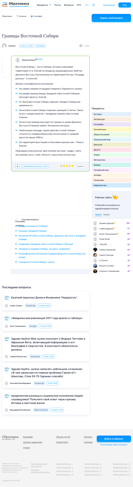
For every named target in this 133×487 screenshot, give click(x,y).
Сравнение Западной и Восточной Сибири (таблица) (46, 244)
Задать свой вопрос (111, 18)
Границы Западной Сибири (32, 231)
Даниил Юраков (106, 223)
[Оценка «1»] (61, 166)
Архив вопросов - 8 (93, 474)
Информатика (100, 185)
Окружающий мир (102, 139)
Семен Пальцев (106, 255)
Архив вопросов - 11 (121, 471)
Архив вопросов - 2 (64, 467)
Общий (106, 214)
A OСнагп (103, 260)
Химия (97, 155)
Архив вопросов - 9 (121, 464)
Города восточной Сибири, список (37, 262)
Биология (98, 144)
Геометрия (99, 180)
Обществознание (41, 410)
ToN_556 (103, 244)
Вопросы (69, 5)
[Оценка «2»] (64, 166)
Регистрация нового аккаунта (114, 445)
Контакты (88, 437)
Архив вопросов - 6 (93, 467)
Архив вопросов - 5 (93, 464)
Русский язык (100, 129)
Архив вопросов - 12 (122, 474)
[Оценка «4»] (70, 166)
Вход (125, 5)
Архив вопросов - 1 (64, 464)
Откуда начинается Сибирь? (33, 226)
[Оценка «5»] (72, 166)
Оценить (80, 166)
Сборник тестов (63, 437)
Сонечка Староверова (109, 271)
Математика (99, 160)
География (40, 46)
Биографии (28, 437)
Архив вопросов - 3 (64, 471)
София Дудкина (106, 228)
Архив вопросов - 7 (93, 471)
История (33, 326)
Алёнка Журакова (107, 250)
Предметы (42, 5)
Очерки (26, 448)
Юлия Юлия (104, 239)
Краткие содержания (32, 442)
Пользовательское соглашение (39, 465)
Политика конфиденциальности (40, 471)
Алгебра (97, 175)
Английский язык (101, 170)
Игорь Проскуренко (108, 234)
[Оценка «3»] (67, 166)
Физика (97, 165)
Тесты (57, 5)
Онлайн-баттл (62, 442)
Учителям (88, 442)
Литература (30, 306)
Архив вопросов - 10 (122, 467)
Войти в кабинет (113, 438)
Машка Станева (106, 266)
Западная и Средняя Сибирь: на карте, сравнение (44, 249)
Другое (97, 150)
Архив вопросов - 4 (64, 474)
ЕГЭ (79, 5)
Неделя (98, 214)
